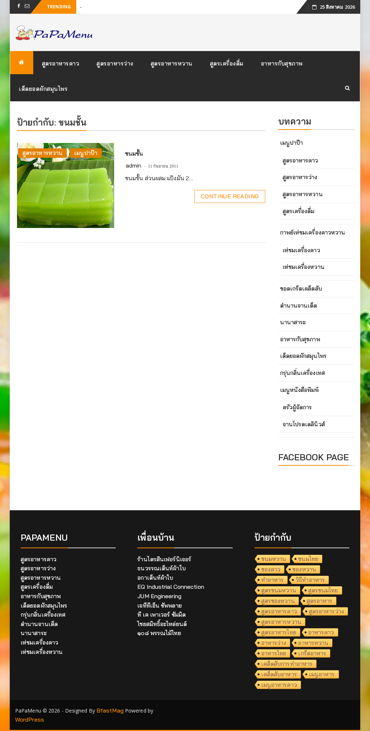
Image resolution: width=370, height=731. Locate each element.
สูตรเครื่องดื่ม (227, 63)
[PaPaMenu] (21, 62)
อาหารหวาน (313, 642)
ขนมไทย (308, 558)
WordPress (29, 719)
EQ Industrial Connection (170, 586)
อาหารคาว (321, 632)
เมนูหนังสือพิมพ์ (299, 389)
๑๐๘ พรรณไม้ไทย (159, 633)
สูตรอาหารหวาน (172, 63)
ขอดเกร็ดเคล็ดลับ (301, 288)
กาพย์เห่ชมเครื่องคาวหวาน (312, 232)
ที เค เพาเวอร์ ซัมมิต (161, 614)
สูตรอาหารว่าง (114, 63)
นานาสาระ (293, 322)
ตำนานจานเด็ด (298, 305)
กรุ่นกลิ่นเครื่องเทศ (302, 372)
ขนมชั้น (134, 153)
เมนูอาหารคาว (279, 684)
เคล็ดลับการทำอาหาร (287, 663)
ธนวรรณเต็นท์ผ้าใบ (161, 568)
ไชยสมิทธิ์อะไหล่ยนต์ (162, 624)
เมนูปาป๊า (85, 152)
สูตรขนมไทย (323, 590)
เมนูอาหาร (322, 674)
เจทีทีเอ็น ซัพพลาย (159, 605)
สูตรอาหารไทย (278, 632)
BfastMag (110, 710)
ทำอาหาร (272, 579)
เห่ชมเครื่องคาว (301, 250)
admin (134, 165)
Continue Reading (230, 196)
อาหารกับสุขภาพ (282, 63)
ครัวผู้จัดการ (297, 407)
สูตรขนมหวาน (278, 590)
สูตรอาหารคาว (60, 63)
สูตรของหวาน (278, 600)
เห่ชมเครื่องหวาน (303, 266)
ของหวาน (304, 569)
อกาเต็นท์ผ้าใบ (155, 577)
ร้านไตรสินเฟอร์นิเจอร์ (164, 559)
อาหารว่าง (274, 642)
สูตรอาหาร (320, 600)
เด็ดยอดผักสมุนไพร (43, 88)
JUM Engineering (159, 596)
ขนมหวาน (274, 558)
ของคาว (271, 569)
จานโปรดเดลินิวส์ (304, 424)
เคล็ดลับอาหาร (279, 674)
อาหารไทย (274, 653)
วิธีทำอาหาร (310, 579)
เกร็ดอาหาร (312, 653)
